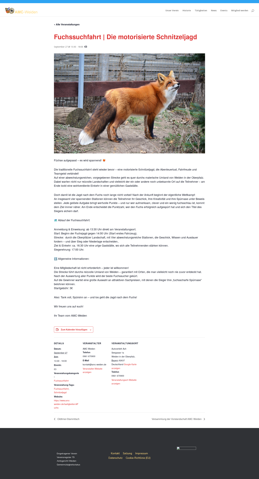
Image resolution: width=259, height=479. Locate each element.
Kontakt (115, 453)
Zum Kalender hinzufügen (74, 329)
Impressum (141, 453)
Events (223, 10)
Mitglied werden (239, 10)
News (214, 10)
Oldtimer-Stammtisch (68, 419)
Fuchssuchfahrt (61, 380)
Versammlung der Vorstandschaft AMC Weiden (177, 419)
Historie (187, 10)
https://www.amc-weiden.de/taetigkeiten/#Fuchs (66, 404)
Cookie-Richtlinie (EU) (138, 457)
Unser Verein (172, 10)
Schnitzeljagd (60, 392)
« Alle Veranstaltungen (67, 24)
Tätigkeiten (201, 10)
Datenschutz (115, 457)
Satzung (127, 453)
